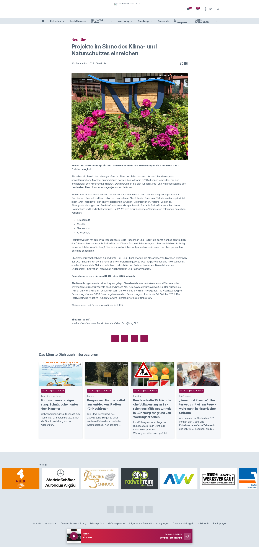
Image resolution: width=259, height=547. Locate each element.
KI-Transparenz (182, 21)
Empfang (143, 21)
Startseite (43, 21)
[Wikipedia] (66, 9)
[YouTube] (54, 9)
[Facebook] (42, 9)
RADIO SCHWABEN (202, 21)
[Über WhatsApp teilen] (134, 338)
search (218, 9)
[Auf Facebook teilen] (115, 338)
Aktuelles (55, 21)
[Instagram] (48, 9)
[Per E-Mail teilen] (144, 338)
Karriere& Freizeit (97, 21)
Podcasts (163, 21)
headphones (181, 63)
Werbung (123, 21)
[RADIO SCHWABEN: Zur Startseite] (129, 9)
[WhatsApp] (60, 9)
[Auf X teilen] (124, 338)
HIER (120, 305)
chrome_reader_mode (186, 63)
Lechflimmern (78, 21)
